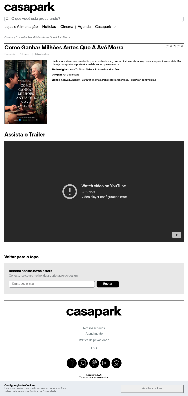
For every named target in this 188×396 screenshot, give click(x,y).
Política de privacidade (94, 340)
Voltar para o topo (21, 257)
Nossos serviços (94, 328)
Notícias (49, 27)
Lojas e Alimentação (21, 27)
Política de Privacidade (43, 391)
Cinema (66, 27)
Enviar (107, 284)
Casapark (103, 27)
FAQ (94, 348)
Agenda (84, 27)
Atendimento (94, 334)
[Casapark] (29, 12)
